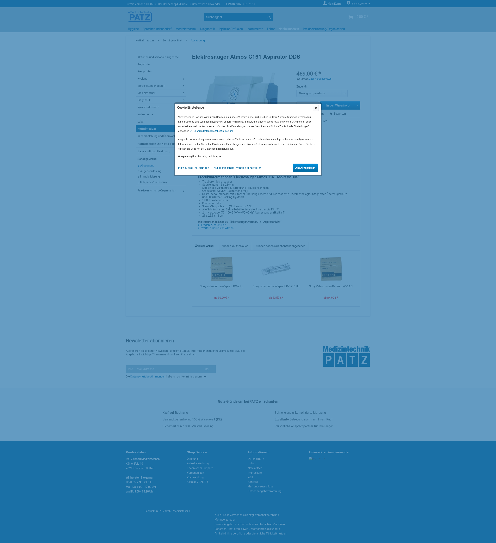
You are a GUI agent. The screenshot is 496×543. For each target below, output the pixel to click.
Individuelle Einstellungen (193, 167)
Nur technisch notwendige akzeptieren (238, 167)
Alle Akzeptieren (305, 167)
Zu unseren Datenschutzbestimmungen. (212, 131)
